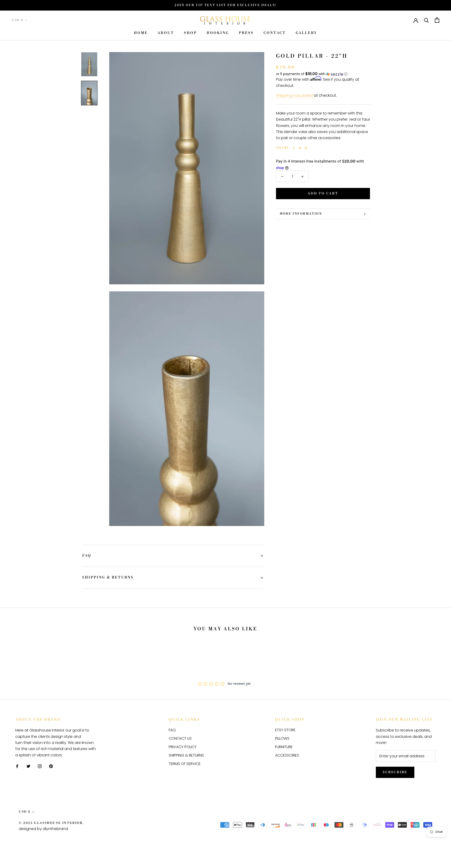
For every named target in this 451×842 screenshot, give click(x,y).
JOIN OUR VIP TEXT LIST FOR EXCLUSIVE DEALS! (225, 5)
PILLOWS (282, 738)
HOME (141, 33)
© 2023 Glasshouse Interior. (51, 823)
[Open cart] (437, 20)
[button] (323, 74)
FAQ (86, 555)
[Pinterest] (306, 148)
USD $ (17, 20)
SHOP (190, 33)
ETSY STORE (285, 730)
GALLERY (306, 33)
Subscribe (395, 772)
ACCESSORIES (287, 755)
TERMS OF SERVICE (185, 763)
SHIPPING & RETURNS (108, 577)
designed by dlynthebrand (43, 828)
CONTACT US (180, 738)
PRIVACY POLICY (183, 747)
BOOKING (218, 33)
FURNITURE (284, 747)
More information (301, 214)
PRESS (246, 33)
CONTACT (275, 33)
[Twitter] (300, 148)
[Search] (426, 20)
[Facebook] (293, 148)
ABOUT (166, 33)
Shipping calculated (294, 95)
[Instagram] (40, 766)
